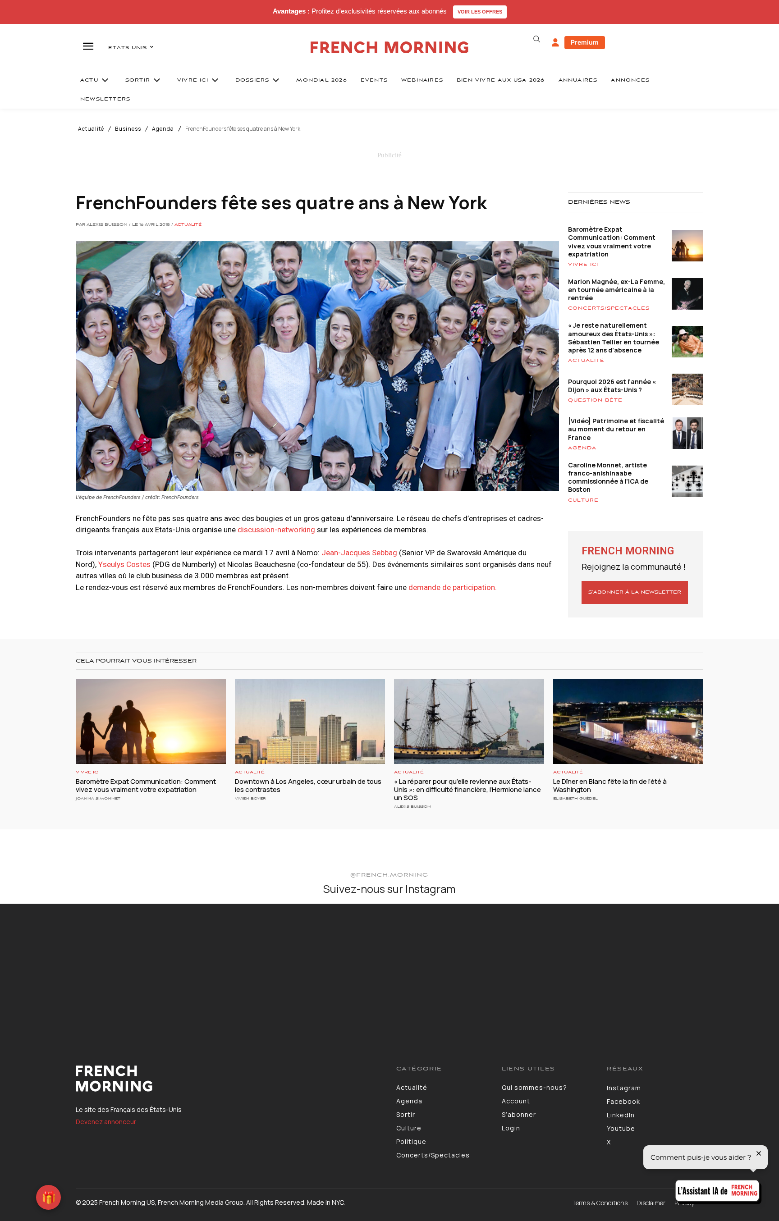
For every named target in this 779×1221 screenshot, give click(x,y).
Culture (583, 500)
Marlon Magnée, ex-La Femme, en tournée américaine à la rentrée (616, 289)
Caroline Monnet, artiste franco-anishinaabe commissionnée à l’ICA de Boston (608, 477)
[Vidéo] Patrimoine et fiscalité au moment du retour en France (616, 428)
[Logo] (229, 1079)
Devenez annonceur (106, 1121)
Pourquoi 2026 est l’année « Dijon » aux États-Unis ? (612, 385)
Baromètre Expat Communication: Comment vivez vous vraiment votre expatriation (611, 241)
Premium (585, 42)
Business (128, 129)
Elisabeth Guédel (575, 798)
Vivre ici (583, 264)
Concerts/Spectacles (609, 308)
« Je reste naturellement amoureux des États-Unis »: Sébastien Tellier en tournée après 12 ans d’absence (613, 337)
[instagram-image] (64, 968)
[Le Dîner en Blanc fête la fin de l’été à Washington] (628, 721)
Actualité (91, 129)
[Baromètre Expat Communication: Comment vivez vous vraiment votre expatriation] (151, 721)
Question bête (595, 400)
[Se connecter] (555, 43)
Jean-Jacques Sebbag (359, 552)
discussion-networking (275, 529)
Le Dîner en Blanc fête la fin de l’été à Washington (610, 785)
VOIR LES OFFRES (480, 11)
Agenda (163, 129)
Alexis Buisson (412, 807)
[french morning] (390, 47)
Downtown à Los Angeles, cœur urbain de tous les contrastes (308, 785)
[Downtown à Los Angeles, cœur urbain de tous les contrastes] (310, 721)
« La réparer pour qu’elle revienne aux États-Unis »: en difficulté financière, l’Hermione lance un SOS (467, 789)
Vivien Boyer (250, 798)
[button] (536, 39)
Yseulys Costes (124, 564)
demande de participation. (452, 587)
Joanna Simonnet (98, 798)
